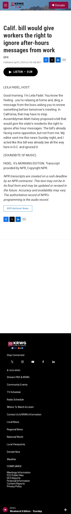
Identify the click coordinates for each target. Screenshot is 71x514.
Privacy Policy (14, 486)
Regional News (15, 429)
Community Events (17, 384)
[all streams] (66, 509)
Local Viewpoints (16, 444)
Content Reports (16, 483)
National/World (15, 437)
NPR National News (18, 208)
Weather (11, 459)
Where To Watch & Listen (20, 407)
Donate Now (13, 452)
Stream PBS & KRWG (18, 377)
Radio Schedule (15, 399)
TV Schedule (14, 392)
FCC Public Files (15, 475)
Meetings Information (19, 472)
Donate (60, 5)
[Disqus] (35, 286)
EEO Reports (14, 478)
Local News (13, 422)
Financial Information (18, 481)
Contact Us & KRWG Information (24, 414)
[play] (5, 509)
